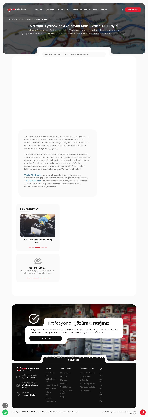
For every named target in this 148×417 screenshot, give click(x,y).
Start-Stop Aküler (73, 383)
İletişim (104, 10)
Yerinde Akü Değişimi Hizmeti (92, 399)
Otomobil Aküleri (72, 373)
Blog (48, 396)
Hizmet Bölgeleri (80, 10)
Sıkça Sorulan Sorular (52, 391)
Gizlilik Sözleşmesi (109, 412)
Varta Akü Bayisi (43, 19)
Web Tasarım (73, 412)
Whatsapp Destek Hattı (30, 386)
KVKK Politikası (133, 412)
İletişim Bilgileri (29, 395)
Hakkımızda (51, 373)
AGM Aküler (70, 376)
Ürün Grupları (64, 10)
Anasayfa (39, 10)
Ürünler (49, 383)
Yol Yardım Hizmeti (93, 385)
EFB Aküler (69, 380)
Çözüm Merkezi (29, 377)
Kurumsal (93, 10)
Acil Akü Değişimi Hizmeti (92, 380)
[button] (30, 247)
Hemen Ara (133, 9)
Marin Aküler (70, 390)
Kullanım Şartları (124, 412)
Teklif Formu (51, 387)
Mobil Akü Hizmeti (93, 388)
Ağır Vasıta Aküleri (73, 387)
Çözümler (50, 10)
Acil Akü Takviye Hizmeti (92, 374)
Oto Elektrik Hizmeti (90, 393)
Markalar (50, 380)
